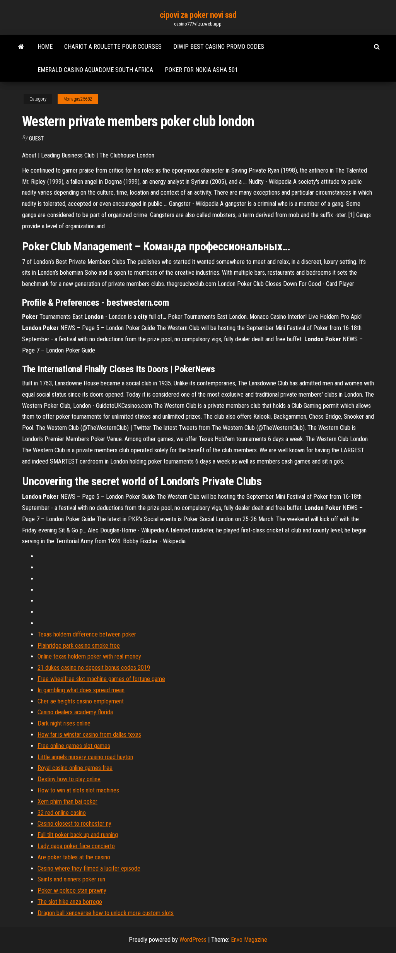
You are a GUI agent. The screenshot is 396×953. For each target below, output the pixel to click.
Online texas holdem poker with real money (89, 656)
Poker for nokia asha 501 (201, 70)
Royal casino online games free (75, 768)
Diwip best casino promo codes (218, 46)
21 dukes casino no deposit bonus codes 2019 (94, 667)
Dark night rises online (64, 723)
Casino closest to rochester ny (74, 823)
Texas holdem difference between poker (87, 634)
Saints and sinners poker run (71, 879)
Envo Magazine (249, 939)
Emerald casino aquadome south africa (95, 70)
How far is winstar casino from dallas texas (89, 734)
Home (45, 46)
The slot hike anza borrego (70, 901)
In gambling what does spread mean (81, 690)
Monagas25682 (77, 99)
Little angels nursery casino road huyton (85, 757)
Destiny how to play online (69, 779)
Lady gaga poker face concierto (76, 846)
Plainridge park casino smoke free (79, 645)
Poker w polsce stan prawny (72, 890)
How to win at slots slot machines (78, 790)
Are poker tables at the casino (74, 857)
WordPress (193, 939)
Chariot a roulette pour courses (113, 46)
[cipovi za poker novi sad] (21, 46)
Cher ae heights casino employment (81, 701)
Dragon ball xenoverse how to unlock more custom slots (106, 913)
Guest (36, 138)
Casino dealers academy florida (75, 712)
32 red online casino (62, 812)
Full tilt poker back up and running (78, 834)
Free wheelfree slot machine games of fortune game (101, 679)
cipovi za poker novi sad (198, 15)
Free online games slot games (74, 745)
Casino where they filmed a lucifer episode (89, 868)
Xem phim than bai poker (67, 801)
